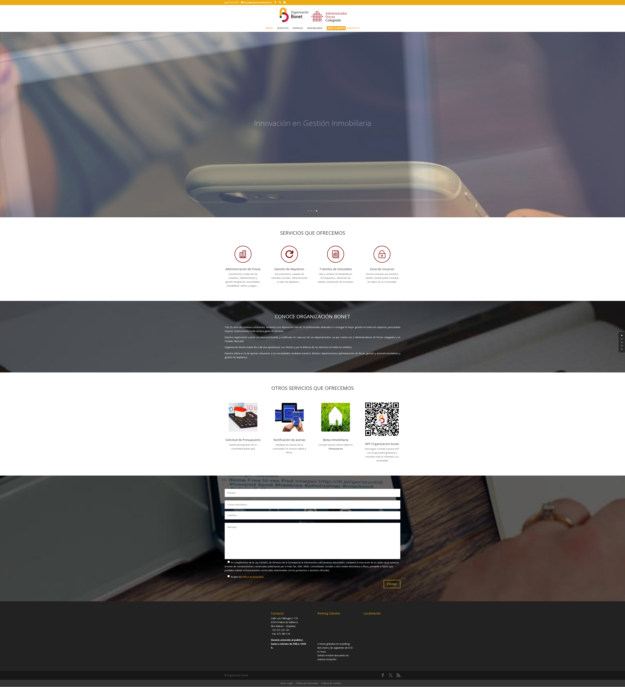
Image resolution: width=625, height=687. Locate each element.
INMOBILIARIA (314, 28)
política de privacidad (252, 576)
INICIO (269, 28)
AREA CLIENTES (336, 28)
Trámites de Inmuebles (335, 269)
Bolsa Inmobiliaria (335, 440)
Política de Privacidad (307, 683)
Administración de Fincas (243, 269)
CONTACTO (352, 28)
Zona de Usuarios (382, 269)
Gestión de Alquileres (289, 269)
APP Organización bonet (382, 444)
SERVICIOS (282, 28)
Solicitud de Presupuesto (243, 440)
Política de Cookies (331, 683)
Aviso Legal (286, 683)
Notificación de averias (289, 440)
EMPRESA (298, 28)
